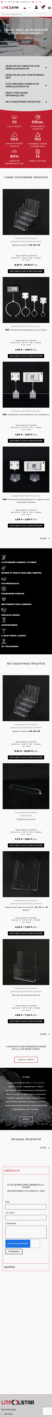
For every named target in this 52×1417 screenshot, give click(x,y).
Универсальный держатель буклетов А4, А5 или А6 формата (26, 908)
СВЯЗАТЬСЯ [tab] (12, 1170)
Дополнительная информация (26, 271)
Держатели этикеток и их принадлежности (26, 67)
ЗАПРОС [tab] (9, 1267)
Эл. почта (9, 1212)
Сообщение (10, 1223)
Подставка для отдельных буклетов (26, 995)
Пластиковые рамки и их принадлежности (26, 85)
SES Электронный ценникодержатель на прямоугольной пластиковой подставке (26, 500)
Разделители (26, 816)
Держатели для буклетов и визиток (26, 241)
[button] (49, 8)
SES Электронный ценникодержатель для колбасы (26, 330)
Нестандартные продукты (26, 101)
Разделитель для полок (26, 819)
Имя (7, 1202)
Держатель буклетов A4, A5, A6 (26, 245)
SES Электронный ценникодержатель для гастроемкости (26, 415)
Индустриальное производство (17, 94)
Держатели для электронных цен (25, 76)
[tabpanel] (26, 1218)
